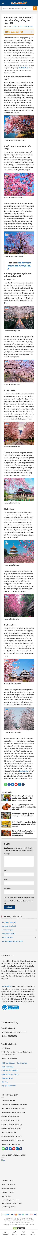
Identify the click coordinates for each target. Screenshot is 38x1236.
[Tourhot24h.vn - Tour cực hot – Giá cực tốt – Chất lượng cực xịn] (19, 3)
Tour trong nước (7, 937)
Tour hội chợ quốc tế (8, 926)
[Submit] (35, 8)
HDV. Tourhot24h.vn (26, 26)
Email (6, 879)
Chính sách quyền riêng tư (10, 1074)
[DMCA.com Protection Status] (19, 1228)
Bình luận (7, 854)
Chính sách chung (7, 1067)
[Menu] (2, 2)
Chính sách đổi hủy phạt (9, 1070)
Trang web (7, 888)
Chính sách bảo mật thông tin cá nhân (14, 1063)
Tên (5, 870)
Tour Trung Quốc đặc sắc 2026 (12, 941)
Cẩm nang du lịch (7, 1078)
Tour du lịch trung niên (8, 922)
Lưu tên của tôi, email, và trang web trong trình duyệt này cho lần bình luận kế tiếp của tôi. (19, 900)
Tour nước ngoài (7, 930)
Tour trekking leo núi (8, 934)
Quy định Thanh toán (8, 1086)
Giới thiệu (4, 1082)
